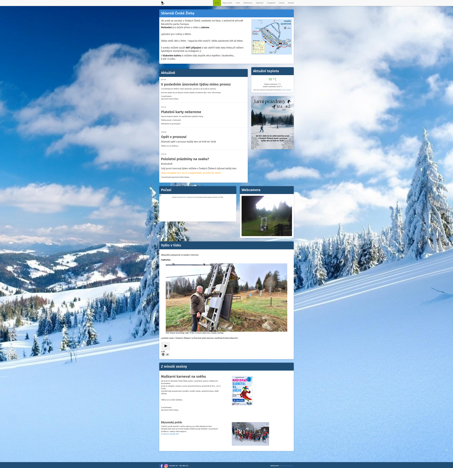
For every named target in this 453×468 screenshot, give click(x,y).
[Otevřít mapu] (271, 37)
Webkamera (247, 3)
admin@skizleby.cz (287, 466)
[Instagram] (166, 466)
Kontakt (291, 3)
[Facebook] (161, 466)
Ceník (238, 3)
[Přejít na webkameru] (267, 216)
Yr (186, 197)
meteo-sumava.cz (286, 90)
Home (217, 3)
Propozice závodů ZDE (170, 434)
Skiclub (281, 3)
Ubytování (259, 3)
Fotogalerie (271, 3)
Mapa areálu (227, 3)
